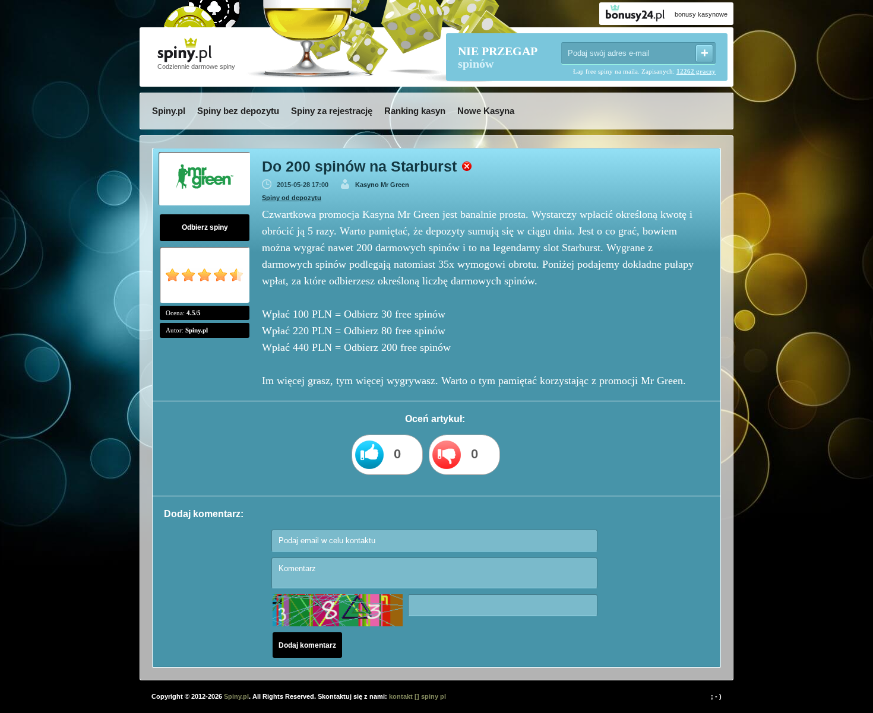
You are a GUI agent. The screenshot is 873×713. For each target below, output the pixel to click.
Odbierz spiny (205, 227)
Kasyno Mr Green (382, 184)
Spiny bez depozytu (238, 111)
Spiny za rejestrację (331, 111)
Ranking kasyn (414, 111)
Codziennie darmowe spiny (196, 66)
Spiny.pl (168, 111)
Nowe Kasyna (485, 111)
